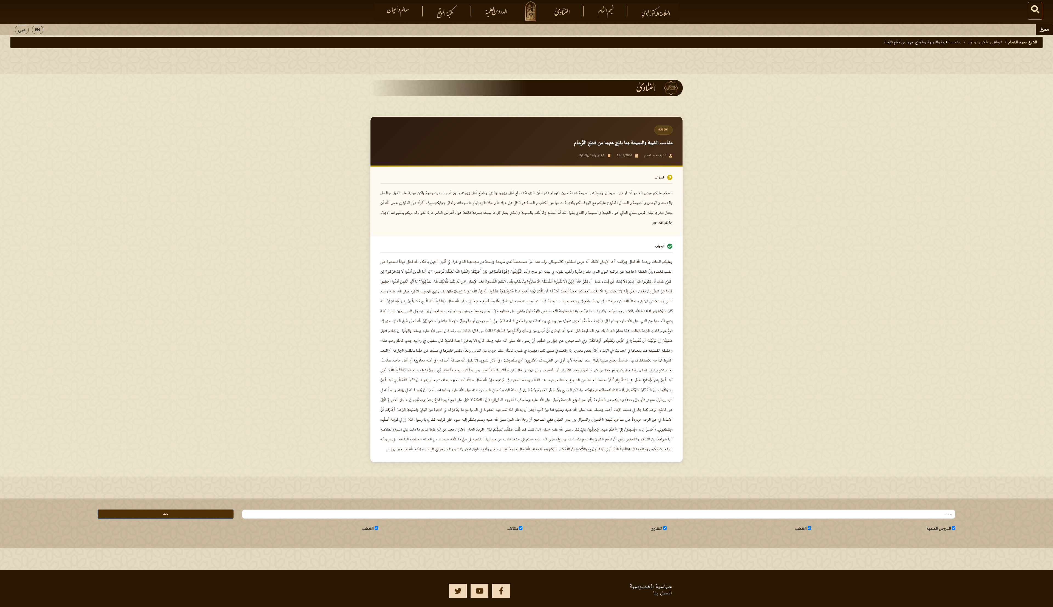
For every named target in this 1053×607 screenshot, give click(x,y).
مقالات (512, 529)
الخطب (801, 529)
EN (37, 30)
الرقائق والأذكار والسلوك (984, 42)
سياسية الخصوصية (651, 587)
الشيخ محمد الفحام (1022, 42)
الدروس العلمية (939, 529)
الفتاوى (656, 529)
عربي (22, 30)
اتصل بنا (662, 593)
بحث (165, 514)
